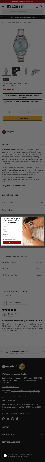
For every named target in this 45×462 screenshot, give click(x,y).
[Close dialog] (2, 218)
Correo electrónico (6, 224)
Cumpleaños (5, 234)
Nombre (4, 229)
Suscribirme (12, 242)
